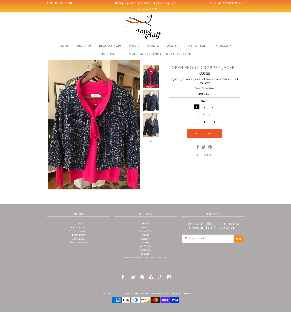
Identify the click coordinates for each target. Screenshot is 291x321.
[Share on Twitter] (203, 147)
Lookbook (223, 46)
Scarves (153, 46)
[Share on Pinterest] (210, 147)
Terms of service (78, 231)
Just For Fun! (196, 46)
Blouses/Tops (110, 46)
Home (64, 46)
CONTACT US (204, 154)
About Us (84, 46)
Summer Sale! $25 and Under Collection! (158, 54)
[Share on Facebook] (198, 147)
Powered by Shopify (179, 293)
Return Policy (78, 227)
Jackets (172, 46)
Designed (149, 293)
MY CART (232, 3)
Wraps (134, 46)
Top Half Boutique (131, 293)
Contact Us (78, 238)
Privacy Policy (78, 234)
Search (78, 223)
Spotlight (108, 54)
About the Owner (78, 242)
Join (238, 238)
